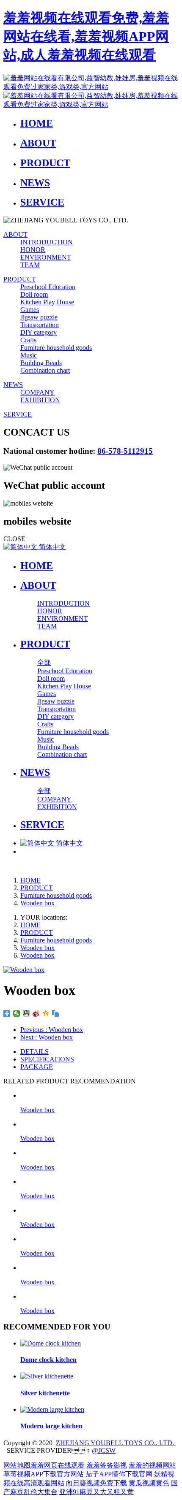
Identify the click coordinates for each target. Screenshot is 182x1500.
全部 (44, 662)
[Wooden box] (99, 1095)
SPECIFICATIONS (47, 1059)
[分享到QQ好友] (26, 1013)
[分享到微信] (16, 1013)
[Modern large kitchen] (52, 1409)
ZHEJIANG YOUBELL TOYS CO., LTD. (116, 1442)
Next (46, 1037)
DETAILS (34, 1051)
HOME (36, 565)
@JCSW (104, 1450)
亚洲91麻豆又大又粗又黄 (96, 1491)
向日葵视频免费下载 (96, 1482)
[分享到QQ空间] (46, 1013)
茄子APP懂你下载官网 (118, 1474)
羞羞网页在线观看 (57, 1465)
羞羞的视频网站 (152, 1465)
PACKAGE (36, 1066)
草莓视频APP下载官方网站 (43, 1474)
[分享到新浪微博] (36, 1013)
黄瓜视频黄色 (149, 1482)
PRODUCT (36, 887)
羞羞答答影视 (106, 1465)
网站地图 (16, 1465)
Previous (51, 1029)
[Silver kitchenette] (46, 1376)
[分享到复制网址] (55, 1013)
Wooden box (37, 903)
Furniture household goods (56, 895)
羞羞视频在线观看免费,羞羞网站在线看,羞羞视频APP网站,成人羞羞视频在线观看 (86, 36)
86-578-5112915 (125, 451)
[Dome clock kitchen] (50, 1343)
